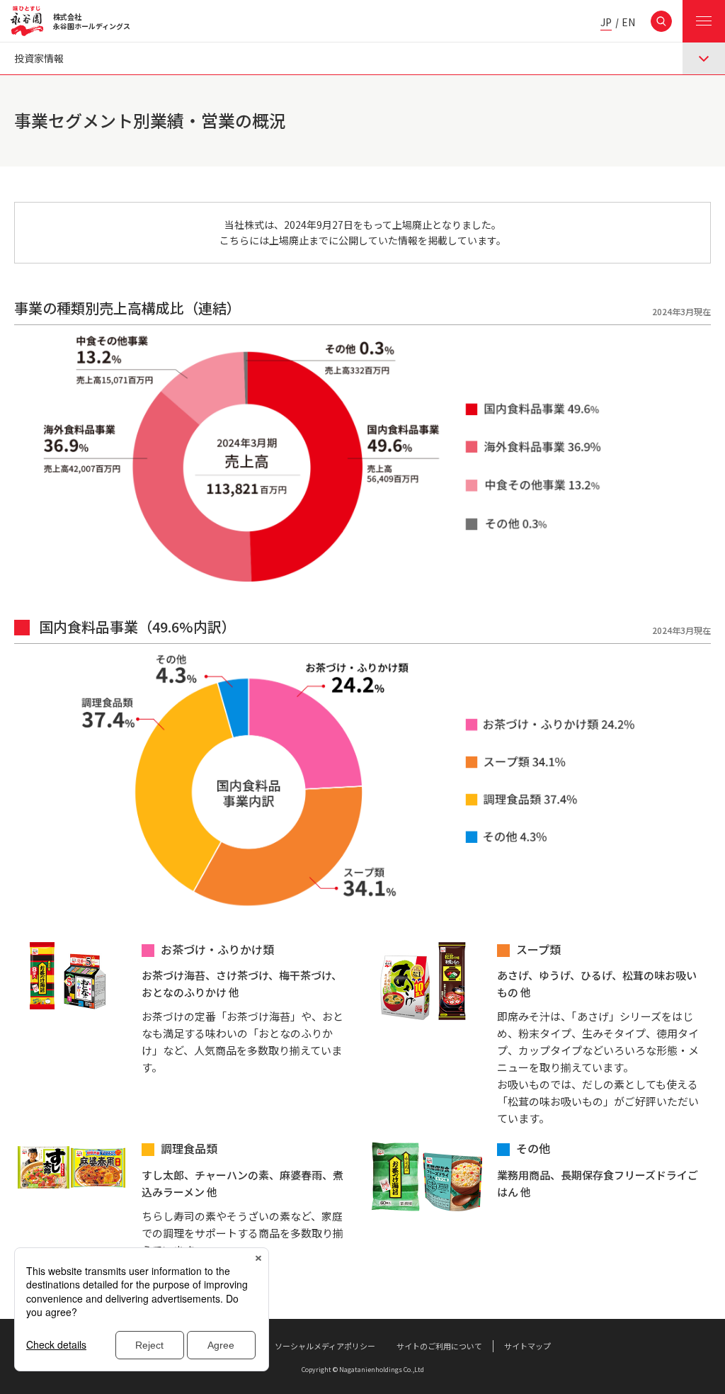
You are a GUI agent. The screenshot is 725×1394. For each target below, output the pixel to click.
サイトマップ (527, 1346)
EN (628, 23)
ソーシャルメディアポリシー (325, 1346)
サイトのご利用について (439, 1346)
